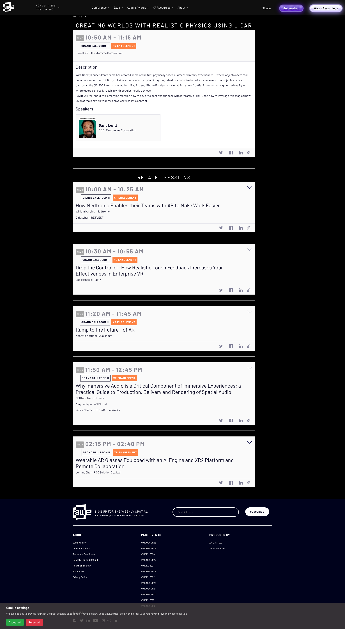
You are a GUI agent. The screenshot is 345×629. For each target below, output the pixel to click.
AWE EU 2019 (147, 600)
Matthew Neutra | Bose (90, 398)
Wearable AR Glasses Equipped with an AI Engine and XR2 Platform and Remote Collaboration (155, 463)
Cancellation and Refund (85, 559)
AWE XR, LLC (215, 542)
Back (83, 16)
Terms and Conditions (84, 554)
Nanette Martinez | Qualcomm (94, 335)
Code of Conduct (81, 548)
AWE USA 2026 (148, 542)
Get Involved (291, 8)
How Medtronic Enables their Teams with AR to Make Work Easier (148, 205)
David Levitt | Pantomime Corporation (99, 53)
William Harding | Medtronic (93, 211)
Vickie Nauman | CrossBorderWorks (98, 410)
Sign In (266, 8)
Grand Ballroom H (95, 45)
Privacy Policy (80, 577)
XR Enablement (124, 45)
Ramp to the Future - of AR (105, 330)
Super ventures (217, 548)
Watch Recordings (326, 8)
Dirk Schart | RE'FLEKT (90, 217)
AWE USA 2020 (148, 594)
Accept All (15, 622)
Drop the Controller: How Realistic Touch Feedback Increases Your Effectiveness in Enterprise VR (149, 270)
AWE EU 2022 (148, 577)
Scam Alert (78, 571)
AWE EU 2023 (148, 565)
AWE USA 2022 (148, 582)
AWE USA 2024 (148, 559)
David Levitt (108, 125)
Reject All (34, 622)
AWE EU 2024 (148, 554)
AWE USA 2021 (148, 588)
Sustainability (79, 542)
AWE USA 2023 (148, 571)
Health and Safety (82, 565)
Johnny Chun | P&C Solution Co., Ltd (98, 472)
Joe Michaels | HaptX (88, 279)
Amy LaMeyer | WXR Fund (91, 404)
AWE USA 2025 (148, 548)
